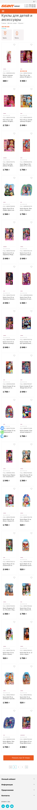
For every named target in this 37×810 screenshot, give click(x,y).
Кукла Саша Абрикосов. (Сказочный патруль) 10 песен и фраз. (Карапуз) (9, 475)
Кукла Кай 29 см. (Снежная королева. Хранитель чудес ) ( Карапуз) (9, 697)
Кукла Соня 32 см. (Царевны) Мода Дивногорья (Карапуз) (8, 253)
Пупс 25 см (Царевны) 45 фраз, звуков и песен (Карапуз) (8, 165)
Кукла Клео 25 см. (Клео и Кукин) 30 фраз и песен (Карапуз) (25, 609)
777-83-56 (30, 7)
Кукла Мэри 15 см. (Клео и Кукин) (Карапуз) (25, 520)
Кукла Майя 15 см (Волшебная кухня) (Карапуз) (26, 564)
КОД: (4, 73)
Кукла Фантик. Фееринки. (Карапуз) (26, 209)
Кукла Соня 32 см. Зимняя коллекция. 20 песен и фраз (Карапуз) (9, 342)
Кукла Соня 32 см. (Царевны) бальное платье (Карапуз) (9, 298)
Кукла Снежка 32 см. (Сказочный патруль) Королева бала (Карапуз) (9, 387)
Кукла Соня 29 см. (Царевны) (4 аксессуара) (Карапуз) (26, 298)
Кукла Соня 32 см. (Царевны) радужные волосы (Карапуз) (25, 253)
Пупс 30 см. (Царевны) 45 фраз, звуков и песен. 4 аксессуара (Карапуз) (9, 120)
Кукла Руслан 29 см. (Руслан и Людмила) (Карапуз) (26, 475)
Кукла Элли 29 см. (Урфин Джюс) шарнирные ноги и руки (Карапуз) (9, 209)
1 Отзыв (3, 28)
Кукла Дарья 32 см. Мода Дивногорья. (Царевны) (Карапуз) (26, 742)
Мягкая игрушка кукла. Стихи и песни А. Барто (8, 76)
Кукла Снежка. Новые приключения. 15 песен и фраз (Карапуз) (25, 342)
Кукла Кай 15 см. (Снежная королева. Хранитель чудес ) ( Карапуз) (26, 697)
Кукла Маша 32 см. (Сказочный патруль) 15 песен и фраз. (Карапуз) (9, 564)
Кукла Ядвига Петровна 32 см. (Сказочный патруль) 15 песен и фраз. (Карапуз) (26, 165)
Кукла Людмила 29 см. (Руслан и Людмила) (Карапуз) (9, 609)
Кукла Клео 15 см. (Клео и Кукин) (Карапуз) (8, 653)
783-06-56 (30, 5)
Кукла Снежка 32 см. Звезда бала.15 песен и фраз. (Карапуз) (26, 387)
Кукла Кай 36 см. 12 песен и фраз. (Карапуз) (26, 653)
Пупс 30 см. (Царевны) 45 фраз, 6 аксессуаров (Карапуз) (25, 76)
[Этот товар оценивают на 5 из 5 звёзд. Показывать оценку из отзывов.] (23, 71)
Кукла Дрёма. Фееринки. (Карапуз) (9, 742)
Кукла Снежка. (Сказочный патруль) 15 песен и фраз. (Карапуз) (26, 431)
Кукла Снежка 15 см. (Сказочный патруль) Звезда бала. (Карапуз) (9, 431)
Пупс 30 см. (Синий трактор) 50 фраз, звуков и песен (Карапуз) (26, 120)
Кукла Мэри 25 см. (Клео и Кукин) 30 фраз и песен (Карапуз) (8, 520)
